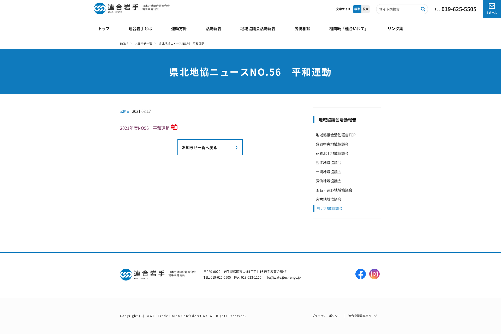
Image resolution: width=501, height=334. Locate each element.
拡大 (365, 9)
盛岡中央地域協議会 (332, 144)
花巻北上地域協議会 (332, 153)
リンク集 (395, 28)
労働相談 (302, 28)
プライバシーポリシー (326, 316)
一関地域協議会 (328, 171)
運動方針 (179, 28)
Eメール (492, 12)
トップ (104, 28)
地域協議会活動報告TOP (336, 134)
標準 (357, 9)
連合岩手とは (140, 28)
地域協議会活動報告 (258, 28)
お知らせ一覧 (143, 43)
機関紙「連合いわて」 (348, 28)
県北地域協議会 (330, 208)
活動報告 (214, 28)
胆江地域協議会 (328, 162)
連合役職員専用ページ (362, 316)
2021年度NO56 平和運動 (145, 128)
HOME (124, 43)
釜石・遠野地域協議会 (334, 190)
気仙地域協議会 (328, 180)
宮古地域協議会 (328, 199)
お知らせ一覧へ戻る (199, 147)
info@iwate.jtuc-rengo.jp (283, 277)
